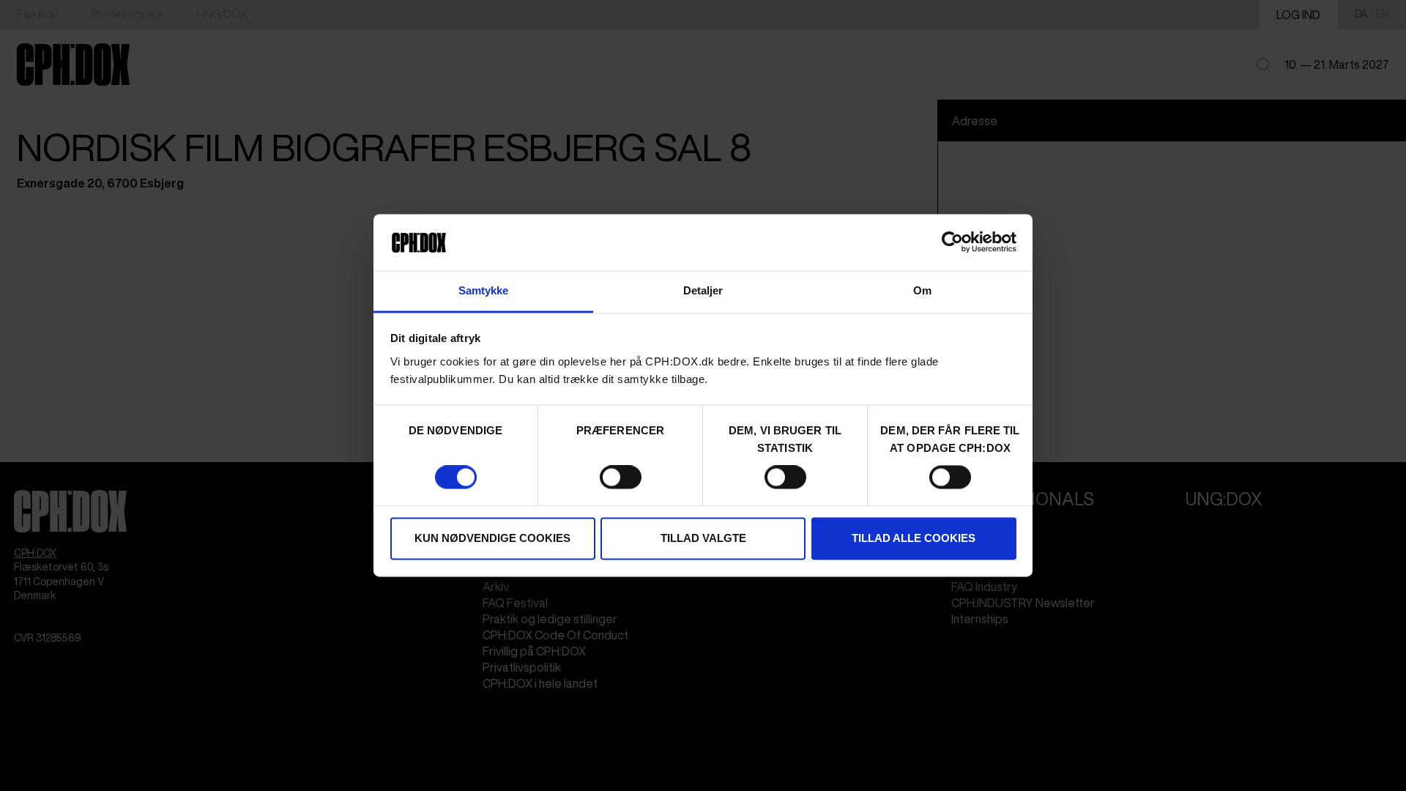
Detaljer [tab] (703, 290)
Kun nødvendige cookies (492, 538)
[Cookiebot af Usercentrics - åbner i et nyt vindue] (952, 242)
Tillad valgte (703, 538)
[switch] (620, 477)
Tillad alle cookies (913, 538)
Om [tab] (922, 290)
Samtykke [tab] (483, 290)
